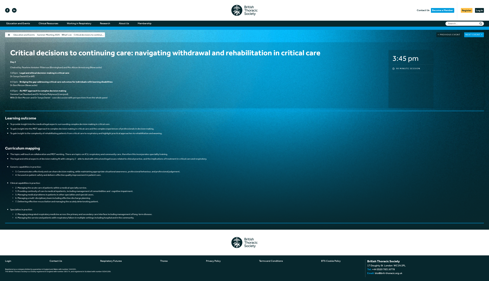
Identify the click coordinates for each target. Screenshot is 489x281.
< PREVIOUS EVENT (449, 35)
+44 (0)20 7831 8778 (383, 269)
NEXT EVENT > (474, 35)
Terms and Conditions (271, 261)
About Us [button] (124, 23)
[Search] (480, 24)
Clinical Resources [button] (48, 23)
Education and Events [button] (18, 23)
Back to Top (472, 279)
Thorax (164, 261)
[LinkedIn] (14, 10)
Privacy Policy (213, 261)
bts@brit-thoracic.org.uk (388, 273)
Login (8, 261)
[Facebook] (7, 10)
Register (466, 10)
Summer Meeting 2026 (48, 35)
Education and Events (24, 35)
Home (9, 34)
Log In (479, 10)
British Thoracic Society (244, 10)
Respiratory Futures (111, 261)
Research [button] (105, 23)
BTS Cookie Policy (331, 261)
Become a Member (442, 10)
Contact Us (423, 10)
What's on (67, 35)
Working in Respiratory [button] (79, 23)
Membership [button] (144, 23)
